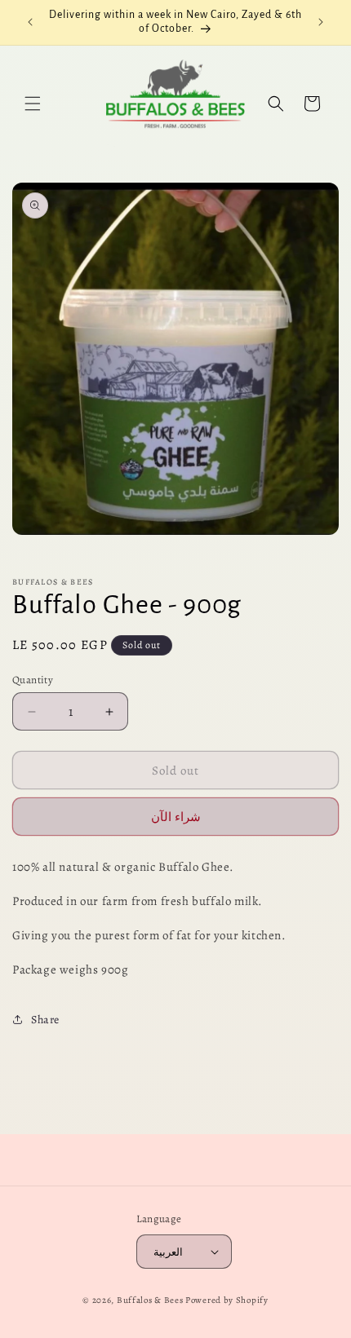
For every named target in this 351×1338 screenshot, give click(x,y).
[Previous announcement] (30, 22)
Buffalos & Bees (150, 1300)
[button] (33, 103)
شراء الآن (176, 817)
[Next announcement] (321, 22)
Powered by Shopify (227, 1300)
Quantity (32, 680)
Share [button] (45, 1019)
